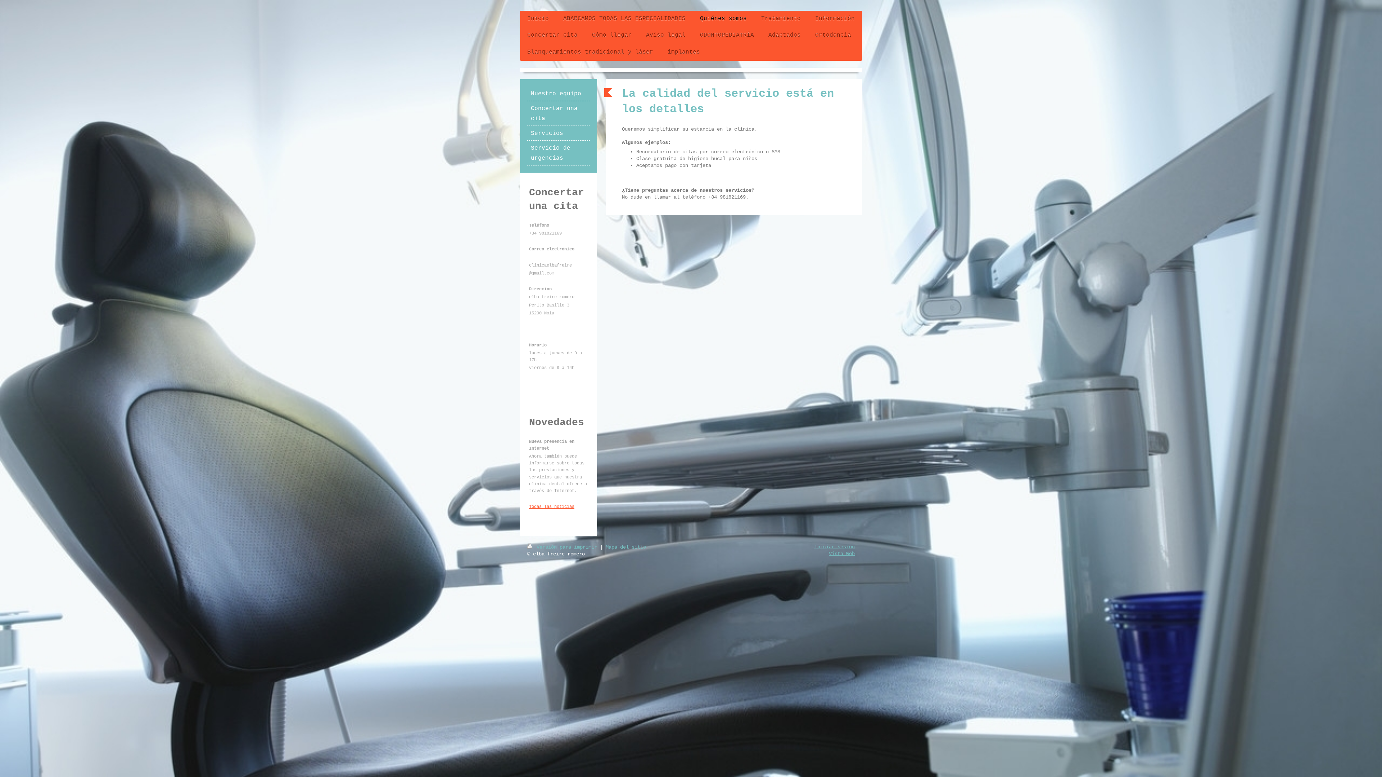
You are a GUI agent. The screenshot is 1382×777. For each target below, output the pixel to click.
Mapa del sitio (626, 547)
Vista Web (842, 553)
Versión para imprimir (567, 547)
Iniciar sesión (834, 547)
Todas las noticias (551, 506)
